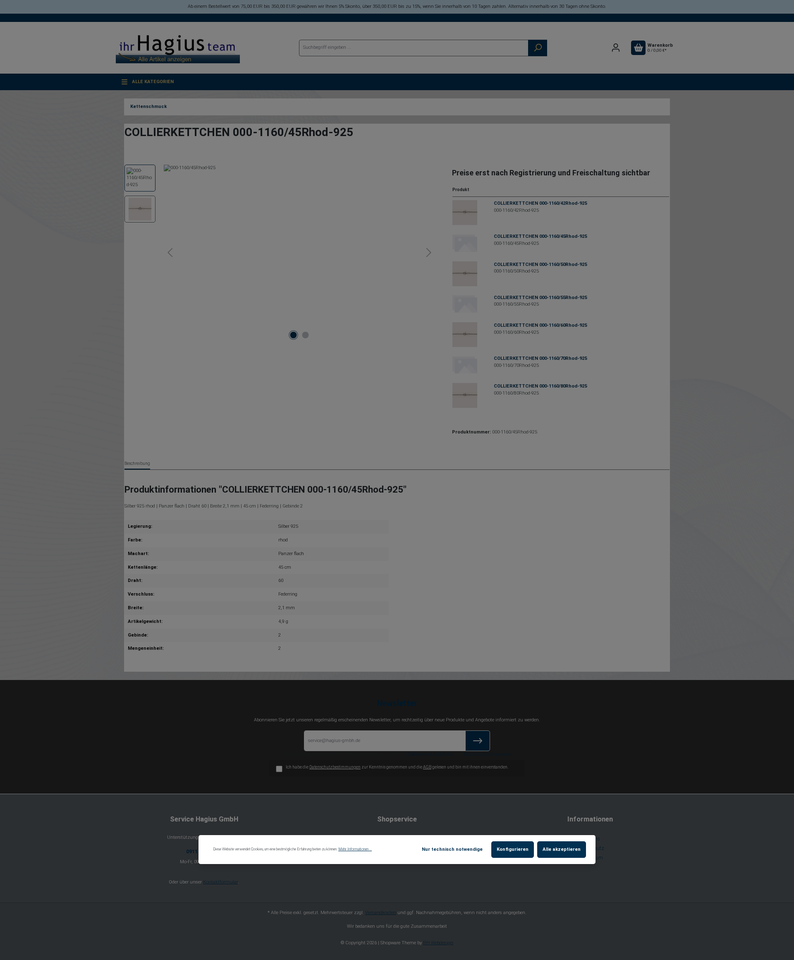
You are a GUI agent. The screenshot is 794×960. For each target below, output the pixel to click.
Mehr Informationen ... (355, 849)
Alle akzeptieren (562, 849)
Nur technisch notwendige (452, 849)
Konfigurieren (513, 849)
